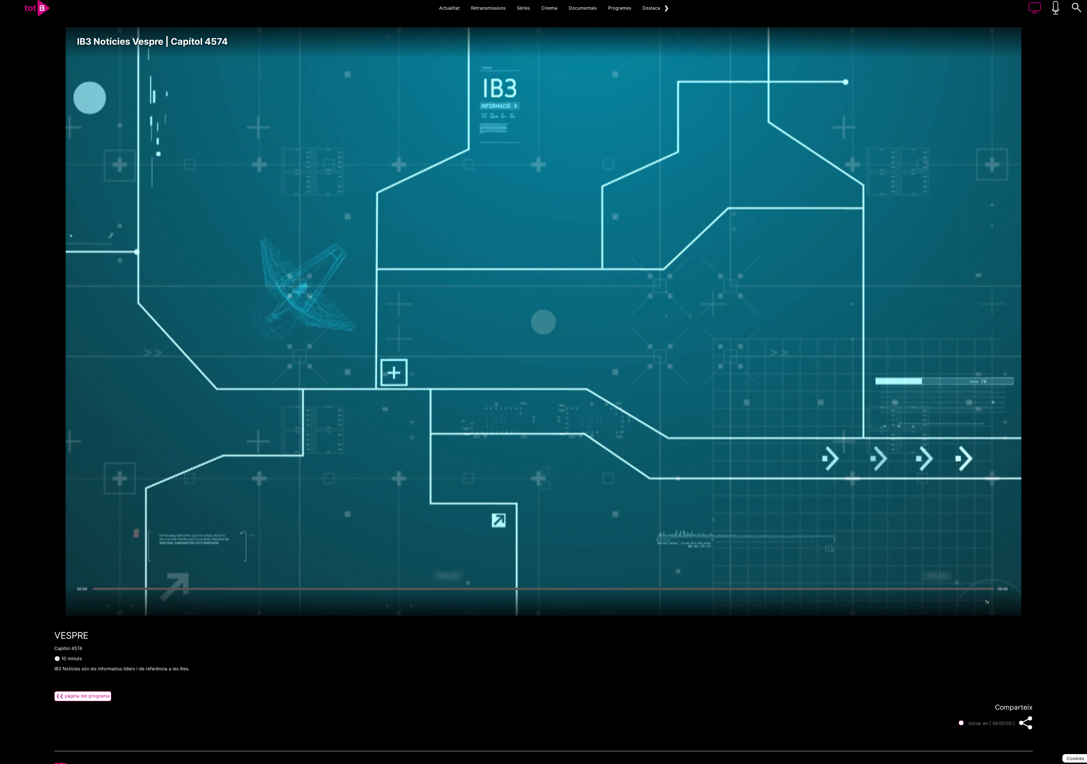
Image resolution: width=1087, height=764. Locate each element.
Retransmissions (488, 8)
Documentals (583, 8)
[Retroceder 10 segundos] (514, 322)
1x (987, 602)
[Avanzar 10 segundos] (573, 322)
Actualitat (449, 8)
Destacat (652, 8)
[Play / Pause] (543, 322)
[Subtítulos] (953, 602)
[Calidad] (970, 602)
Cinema (549, 8)
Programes (619, 8)
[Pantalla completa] (1004, 602)
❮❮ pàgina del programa (83, 696)
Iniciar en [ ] (992, 723)
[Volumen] (83, 602)
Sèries (523, 8)
